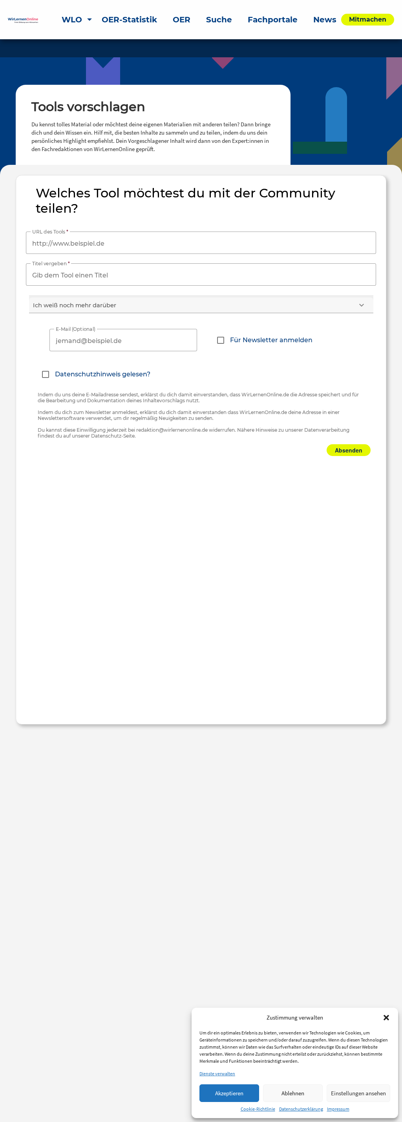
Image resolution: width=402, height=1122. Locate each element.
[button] (386, 1018)
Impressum (338, 1109)
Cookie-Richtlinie (258, 1109)
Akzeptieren (229, 1093)
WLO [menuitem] (72, 19)
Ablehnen (292, 1093)
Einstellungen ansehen (358, 1093)
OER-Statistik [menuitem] (129, 19)
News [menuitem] (324, 19)
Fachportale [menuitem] (273, 19)
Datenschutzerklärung (301, 1109)
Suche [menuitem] (219, 19)
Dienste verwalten (217, 1073)
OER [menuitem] (181, 19)
